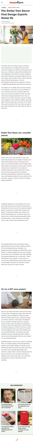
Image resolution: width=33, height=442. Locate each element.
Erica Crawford (6, 21)
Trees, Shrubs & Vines (13, 7)
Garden (4, 7)
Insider (8, 262)
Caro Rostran (26, 320)
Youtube (29, 307)
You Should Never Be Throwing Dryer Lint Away (24, 406)
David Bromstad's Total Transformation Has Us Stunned (7, 406)
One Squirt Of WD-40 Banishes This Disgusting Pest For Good (8, 429)
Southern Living (8, 82)
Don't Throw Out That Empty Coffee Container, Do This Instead (24, 429)
